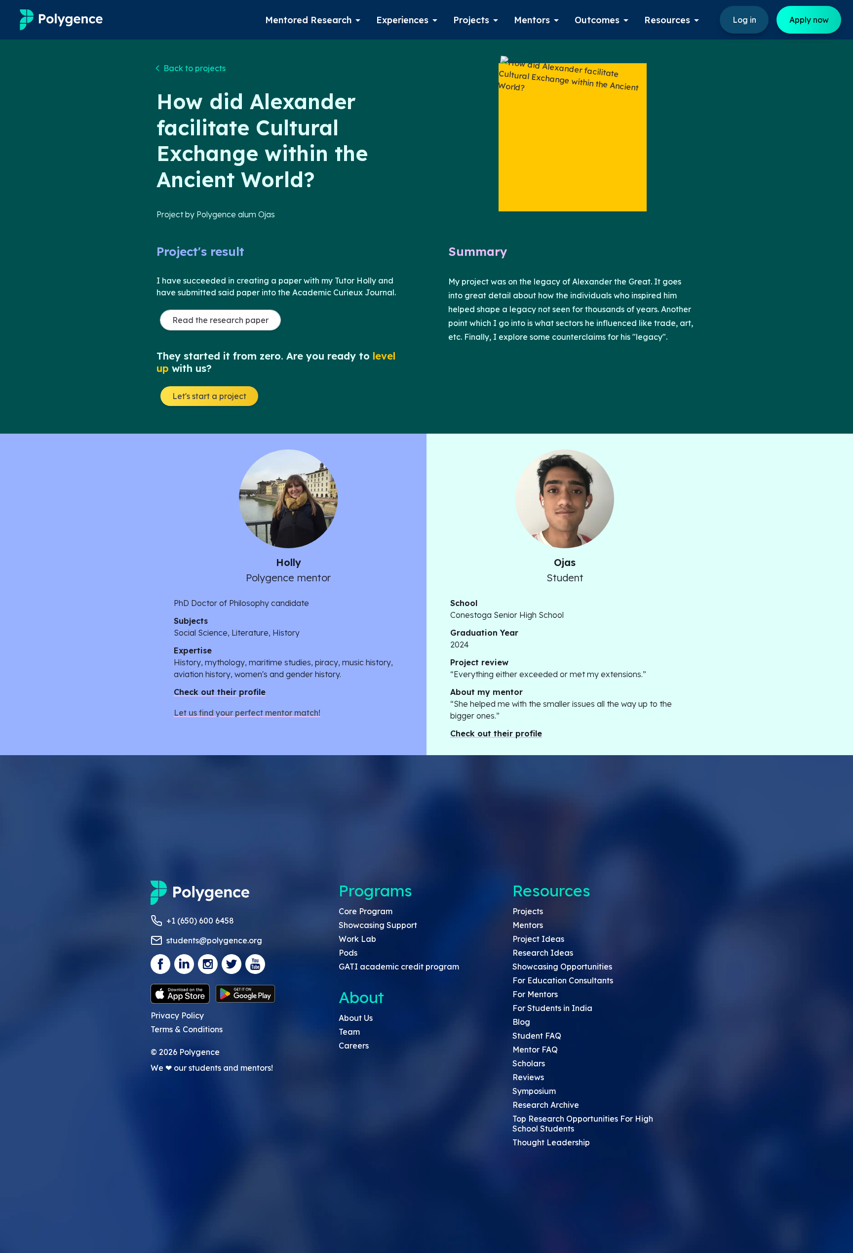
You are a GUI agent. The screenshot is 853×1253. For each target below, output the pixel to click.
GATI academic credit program (399, 966)
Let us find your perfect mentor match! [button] (247, 713)
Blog (521, 1022)
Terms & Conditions (187, 1029)
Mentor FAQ (535, 1049)
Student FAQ (536, 1036)
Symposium (534, 1091)
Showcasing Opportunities (562, 966)
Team (349, 1032)
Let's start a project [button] (209, 396)
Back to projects (194, 68)
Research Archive (545, 1105)
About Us (356, 1018)
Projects (527, 911)
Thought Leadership (551, 1142)
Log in (744, 20)
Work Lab (357, 939)
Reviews (528, 1077)
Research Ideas (542, 953)
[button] (191, 68)
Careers (354, 1046)
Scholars (528, 1063)
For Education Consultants (562, 980)
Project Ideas (538, 939)
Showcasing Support (378, 925)
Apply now (809, 20)
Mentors (527, 925)
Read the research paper (220, 320)
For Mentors (535, 994)
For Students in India (552, 1008)
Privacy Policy (177, 1015)
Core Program (365, 911)
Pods (348, 953)
